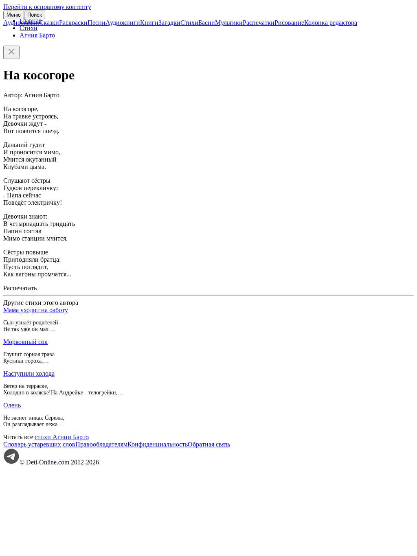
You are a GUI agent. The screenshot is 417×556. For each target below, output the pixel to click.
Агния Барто (37, 35)
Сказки (49, 22)
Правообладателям (101, 444)
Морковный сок (25, 341)
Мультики (229, 22)
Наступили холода (29, 373)
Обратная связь (209, 444)
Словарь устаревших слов (39, 444)
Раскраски (73, 22)
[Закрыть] (11, 52)
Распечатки (258, 22)
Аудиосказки (21, 22)
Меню (14, 15)
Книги (149, 22)
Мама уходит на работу (35, 309)
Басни (206, 22)
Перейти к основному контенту (47, 6)
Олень (12, 405)
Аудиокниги (122, 22)
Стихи (189, 22)
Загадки (169, 22)
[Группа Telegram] (11, 462)
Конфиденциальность (157, 444)
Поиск (34, 15)
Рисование (289, 22)
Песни (96, 22)
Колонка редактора (330, 22)
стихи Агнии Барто (62, 436)
